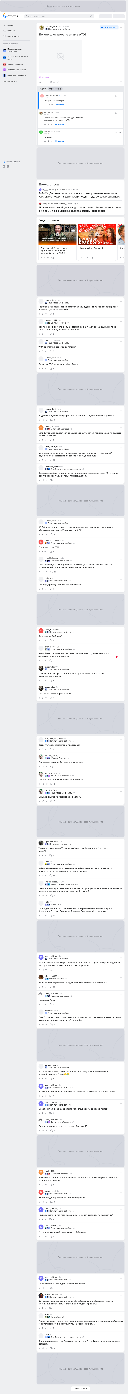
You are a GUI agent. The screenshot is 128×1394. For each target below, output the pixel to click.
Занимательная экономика (63, 881)
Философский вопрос (61, 772)
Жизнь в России (58, 755)
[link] (57, 239)
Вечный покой (57, 1314)
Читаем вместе (56, 976)
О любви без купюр (60, 426)
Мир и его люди (59, 186)
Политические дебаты (59, 29)
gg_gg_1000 (46, 186)
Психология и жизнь (60, 558)
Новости (55, 901)
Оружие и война (58, 320)
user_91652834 (48, 201)
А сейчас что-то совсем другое (66, 466)
